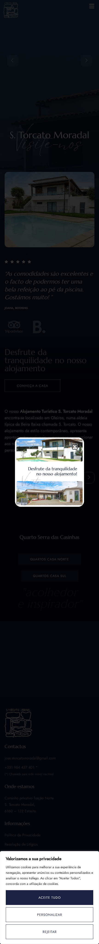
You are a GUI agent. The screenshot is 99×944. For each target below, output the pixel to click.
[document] (49, 472)
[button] (75, 446)
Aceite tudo (49, 897)
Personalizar (49, 914)
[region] (49, 897)
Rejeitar (50, 931)
